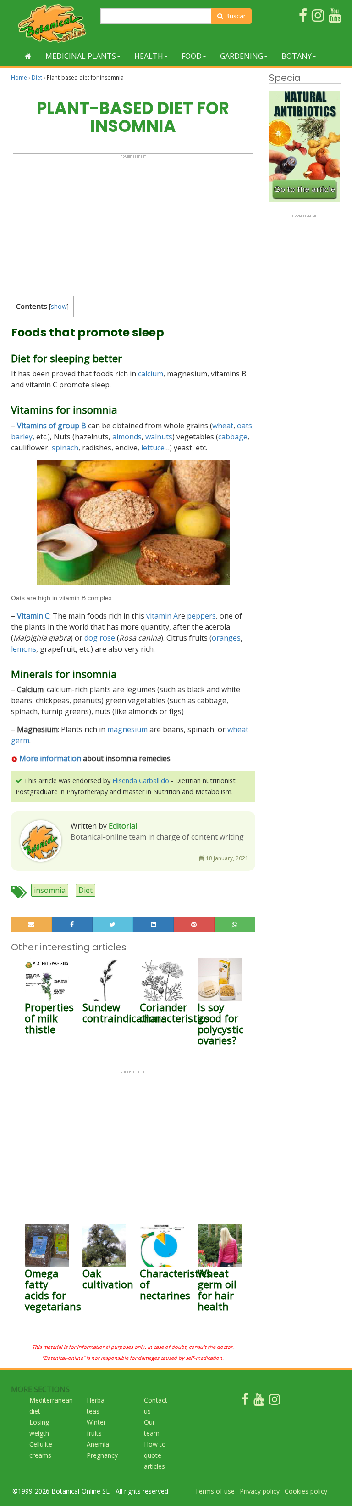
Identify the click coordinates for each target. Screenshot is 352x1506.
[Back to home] (28, 56)
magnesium (127, 729)
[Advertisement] (133, 223)
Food (192, 56)
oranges (226, 638)
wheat (222, 426)
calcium (150, 374)
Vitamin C (33, 616)
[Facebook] (245, 1401)
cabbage (233, 437)
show (59, 306)
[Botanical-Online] (52, 23)
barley (22, 437)
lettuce (153, 448)
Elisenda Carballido (140, 780)
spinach (65, 448)
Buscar (234, 15)
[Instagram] (274, 1401)
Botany (296, 56)
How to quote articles (155, 1455)
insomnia (50, 890)
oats (244, 426)
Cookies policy (306, 1491)
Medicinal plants (80, 56)
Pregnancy (102, 1455)
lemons (23, 649)
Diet (37, 77)
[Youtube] (258, 1401)
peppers (201, 616)
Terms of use (215, 1491)
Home (19, 77)
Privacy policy (260, 1491)
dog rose (99, 638)
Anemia (98, 1444)
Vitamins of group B (51, 426)
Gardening (241, 56)
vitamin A (162, 616)
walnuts (158, 437)
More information (49, 758)
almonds (127, 437)
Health (148, 56)
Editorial (123, 826)
